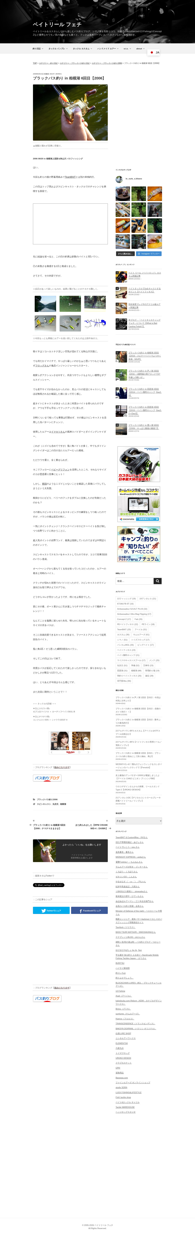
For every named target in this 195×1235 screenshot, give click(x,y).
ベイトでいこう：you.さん (127, 847)
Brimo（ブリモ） (123, 1009)
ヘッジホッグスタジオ (126, 1112)
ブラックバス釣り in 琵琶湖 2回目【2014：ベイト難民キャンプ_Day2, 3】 (144, 392)
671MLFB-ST (125, 604)
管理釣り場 (152, 670)
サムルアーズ (141, 634)
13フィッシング (126, 598)
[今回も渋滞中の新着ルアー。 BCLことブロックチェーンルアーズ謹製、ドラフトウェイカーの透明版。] (154, 193)
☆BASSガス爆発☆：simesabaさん (131, 891)
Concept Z (124, 619)
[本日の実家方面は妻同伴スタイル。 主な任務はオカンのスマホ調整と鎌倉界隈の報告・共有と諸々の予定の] (154, 225)
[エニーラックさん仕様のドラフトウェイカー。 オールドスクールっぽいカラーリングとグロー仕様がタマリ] (123, 225)
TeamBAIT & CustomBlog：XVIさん (132, 837)
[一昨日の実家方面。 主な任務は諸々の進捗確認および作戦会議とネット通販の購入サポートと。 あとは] (138, 209)
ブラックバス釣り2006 (47, 799)
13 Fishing (120, 991)
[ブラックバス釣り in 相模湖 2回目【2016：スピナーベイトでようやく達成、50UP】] (121, 361)
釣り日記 (37, 48)
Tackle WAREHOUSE (125, 1107)
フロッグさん (42, 365)
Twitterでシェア (53, 910)
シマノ (122, 640)
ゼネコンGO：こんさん (126, 876)
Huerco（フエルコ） (125, 1019)
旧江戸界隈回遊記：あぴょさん (130, 842)
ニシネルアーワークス (126, 1038)
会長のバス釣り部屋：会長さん (130, 906)
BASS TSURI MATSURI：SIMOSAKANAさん (136, 932)
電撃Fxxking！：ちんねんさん (129, 862)
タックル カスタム (81, 48)
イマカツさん (58, 432)
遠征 (149, 676)
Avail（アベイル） (124, 996)
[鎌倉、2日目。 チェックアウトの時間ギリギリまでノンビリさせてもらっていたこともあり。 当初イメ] (138, 241)
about (139, 48)
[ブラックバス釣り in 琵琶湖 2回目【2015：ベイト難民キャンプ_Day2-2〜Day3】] (121, 415)
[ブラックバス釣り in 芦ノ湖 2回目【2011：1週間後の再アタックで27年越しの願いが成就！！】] (121, 379)
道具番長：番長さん (125, 852)
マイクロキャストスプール (131, 660)
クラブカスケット (124, 1063)
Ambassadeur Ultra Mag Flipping (134, 614)
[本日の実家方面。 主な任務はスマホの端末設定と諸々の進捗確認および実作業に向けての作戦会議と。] (138, 193)
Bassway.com (122, 1078)
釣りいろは (121, 973)
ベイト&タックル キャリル (127, 1102)
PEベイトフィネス (127, 624)
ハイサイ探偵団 (123, 968)
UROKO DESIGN (123, 1058)
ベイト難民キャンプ (128, 655)
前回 (44, 484)
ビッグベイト (145, 645)
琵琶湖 (122, 670)
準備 (135, 665)
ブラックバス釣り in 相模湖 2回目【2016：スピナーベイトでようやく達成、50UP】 (144, 356)
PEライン (148, 624)
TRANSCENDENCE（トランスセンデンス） (135, 1023)
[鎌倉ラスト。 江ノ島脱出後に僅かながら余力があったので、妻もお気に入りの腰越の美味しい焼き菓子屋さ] (123, 241)
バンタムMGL (125, 645)
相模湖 (63, 804)
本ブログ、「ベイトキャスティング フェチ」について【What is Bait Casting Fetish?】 (144, 323)
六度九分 (120, 1048)
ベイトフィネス (126, 650)
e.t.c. (126, 48)
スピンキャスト (44, 804)
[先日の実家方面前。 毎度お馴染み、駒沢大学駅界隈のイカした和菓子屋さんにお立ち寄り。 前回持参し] (123, 193)
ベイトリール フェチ (57, 24)
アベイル (141, 629)
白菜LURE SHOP (123, 1033)
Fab (138, 619)
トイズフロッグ (140, 640)
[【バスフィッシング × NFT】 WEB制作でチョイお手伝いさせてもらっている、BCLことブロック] (154, 209)
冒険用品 (120, 1073)
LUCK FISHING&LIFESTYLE (128, 1092)
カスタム (123, 634)
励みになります (61, 767)
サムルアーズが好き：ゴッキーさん (132, 867)
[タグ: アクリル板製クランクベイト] (121, 312)
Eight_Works (56, 74)
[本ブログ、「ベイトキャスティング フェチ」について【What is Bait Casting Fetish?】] (121, 328)
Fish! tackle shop (123, 1097)
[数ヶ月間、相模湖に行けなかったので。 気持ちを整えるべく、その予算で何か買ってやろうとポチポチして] (138, 225)
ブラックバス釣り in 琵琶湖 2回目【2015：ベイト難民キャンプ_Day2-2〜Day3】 (145, 410)
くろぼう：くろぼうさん (127, 871)
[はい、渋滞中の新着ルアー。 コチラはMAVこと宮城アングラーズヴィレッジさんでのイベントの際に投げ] (123, 209)
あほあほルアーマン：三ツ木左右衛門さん (135, 901)
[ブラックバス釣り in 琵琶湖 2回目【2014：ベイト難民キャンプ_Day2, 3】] (121, 397)
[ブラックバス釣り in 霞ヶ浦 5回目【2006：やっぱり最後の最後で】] (121, 433)
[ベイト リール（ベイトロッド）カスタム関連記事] (121, 281)
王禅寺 (148, 665)
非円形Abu (124, 681)
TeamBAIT (70, 177)
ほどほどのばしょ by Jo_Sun (129, 950)
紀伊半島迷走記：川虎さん (128, 886)
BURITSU (120, 963)
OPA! (118, 1068)
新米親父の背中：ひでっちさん (130, 896)
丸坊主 (56, 804)
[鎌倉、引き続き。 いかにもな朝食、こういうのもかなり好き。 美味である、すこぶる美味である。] (154, 241)
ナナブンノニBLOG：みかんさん (130, 937)
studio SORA (121, 1087)
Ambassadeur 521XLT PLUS (132, 609)
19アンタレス (147, 598)
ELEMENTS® (122, 1043)
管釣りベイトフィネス (129, 676)
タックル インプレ (57, 48)
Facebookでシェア (92, 910)
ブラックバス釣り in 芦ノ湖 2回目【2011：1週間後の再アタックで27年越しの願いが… (144, 374)
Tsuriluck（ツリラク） (125, 927)
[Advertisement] (70, 224)
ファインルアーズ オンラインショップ (133, 1082)
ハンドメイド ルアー (106, 48)
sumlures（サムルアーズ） (128, 1014)
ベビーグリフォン (60, 469)
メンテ (154, 660)
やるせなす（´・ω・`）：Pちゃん (131, 881)
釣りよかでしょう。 (125, 978)
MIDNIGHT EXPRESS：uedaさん (131, 857)
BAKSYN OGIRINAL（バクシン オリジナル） (136, 1028)
